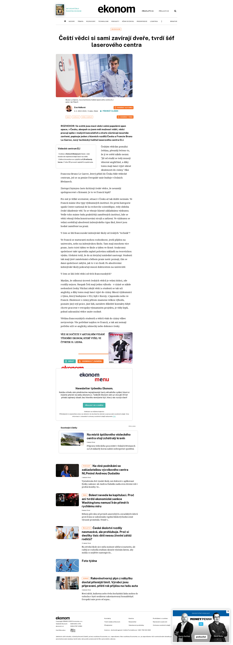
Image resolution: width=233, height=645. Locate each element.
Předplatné (108, 625)
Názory (72, 21)
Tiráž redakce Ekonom (112, 622)
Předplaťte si (148, 11)
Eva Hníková (79, 107)
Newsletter (132, 622)
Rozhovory (90, 21)
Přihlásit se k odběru (94, 405)
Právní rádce (142, 21)
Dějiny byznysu (128, 21)
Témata (80, 21)
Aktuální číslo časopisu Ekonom (73, 10)
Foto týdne (89, 560)
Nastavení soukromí (160, 622)
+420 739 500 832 (144, 630)
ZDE (114, 416)
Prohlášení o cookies (160, 618)
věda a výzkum (87, 117)
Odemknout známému (92, 361)
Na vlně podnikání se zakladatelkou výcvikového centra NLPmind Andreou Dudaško (105, 469)
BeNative (173, 21)
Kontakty (107, 618)
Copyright (59, 621)
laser (68, 117)
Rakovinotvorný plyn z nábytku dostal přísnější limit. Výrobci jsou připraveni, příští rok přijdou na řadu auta (110, 582)
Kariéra (131, 618)
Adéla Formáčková (130, 630)
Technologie (103, 21)
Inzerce (107, 630)
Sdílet (71, 361)
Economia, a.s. (77, 621)
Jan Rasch (74, 102)
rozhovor (76, 117)
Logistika (154, 21)
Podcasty (115, 21)
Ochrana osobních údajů (161, 625)
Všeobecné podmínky (136, 625)
